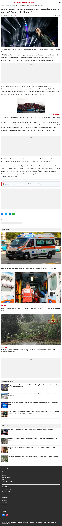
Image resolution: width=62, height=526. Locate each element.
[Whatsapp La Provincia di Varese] (13, 215)
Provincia (4, 266)
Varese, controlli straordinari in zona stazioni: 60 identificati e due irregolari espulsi (32, 117)
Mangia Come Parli (6, 490)
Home (2, 5)
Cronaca (3, 305)
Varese (3, 472)
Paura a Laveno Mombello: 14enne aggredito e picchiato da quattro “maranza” (30, 429)
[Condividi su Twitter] (6, 215)
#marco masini (6, 223)
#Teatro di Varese (16, 223)
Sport (3, 479)
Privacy (4, 506)
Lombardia (4, 347)
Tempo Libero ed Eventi (7, 481)
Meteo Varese (31, 422)
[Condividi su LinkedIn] (10, 215)
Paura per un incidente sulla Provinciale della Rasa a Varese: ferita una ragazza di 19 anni (30, 309)
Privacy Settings (6, 523)
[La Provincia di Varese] (24, 2)
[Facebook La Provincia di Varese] (2, 215)
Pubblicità (4, 504)
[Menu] (60, 2)
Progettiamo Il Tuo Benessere (9, 492)
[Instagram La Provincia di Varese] (7, 515)
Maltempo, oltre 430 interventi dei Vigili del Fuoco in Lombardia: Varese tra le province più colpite (28, 351)
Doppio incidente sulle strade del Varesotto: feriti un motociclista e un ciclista (28, 268)
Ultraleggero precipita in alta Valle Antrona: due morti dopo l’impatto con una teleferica (33, 456)
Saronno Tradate (6, 477)
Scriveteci (4, 502)
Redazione (4, 500)
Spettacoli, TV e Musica (10, 5)
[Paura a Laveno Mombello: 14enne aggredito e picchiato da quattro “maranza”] (4, 435)
